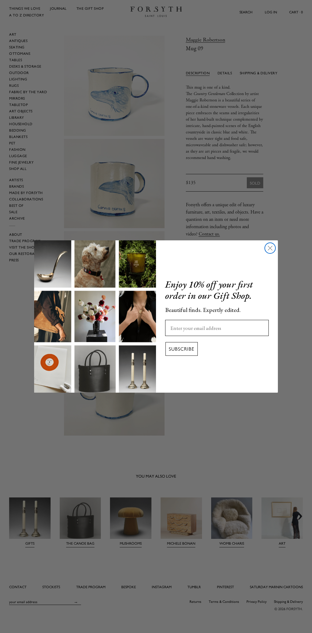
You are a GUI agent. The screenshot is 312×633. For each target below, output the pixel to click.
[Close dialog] (270, 248)
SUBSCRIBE (181, 349)
